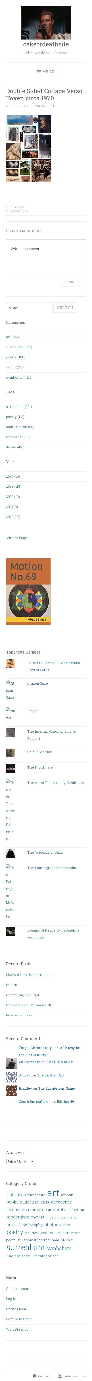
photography (57, 1224)
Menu (48, 71)
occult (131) (15, 367)
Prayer (32, 710)
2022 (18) (13, 496)
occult (13, 1224)
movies (37, 1217)
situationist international (38, 1240)
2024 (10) (13, 476)
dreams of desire (38, 1209)
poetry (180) (15, 357)
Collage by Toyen (17, 209)
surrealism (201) (19, 406)
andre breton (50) (20, 426)
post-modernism (54, 1232)
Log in (11, 1298)
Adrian (25, 1075)
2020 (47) (13, 516)
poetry (14, 1232)
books (12, 1202)
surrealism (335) (19, 347)
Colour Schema (39, 752)
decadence (61, 1202)
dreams (13, 1209)
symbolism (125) (19, 377)
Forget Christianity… (36, 1047)
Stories (67, 1239)
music (51, 1217)
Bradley (25, 1088)
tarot (26, 1256)
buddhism (29, 1202)
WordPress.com (19, 1329)
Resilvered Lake (19, 1015)
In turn (11, 984)
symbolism (59, 1248)
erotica (62, 1209)
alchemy (14, 1194)
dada (44, 1202)
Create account (18, 1288)
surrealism (25, 1247)
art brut (67, 1195)
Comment (70, 282)
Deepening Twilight (22, 995)
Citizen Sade (37, 683)
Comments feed (19, 1319)
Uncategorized (45, 1255)
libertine (78, 1209)
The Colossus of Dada (45, 852)
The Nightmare (40, 767)
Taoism (13, 1255)
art (53, 1193)
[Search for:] (29, 307)
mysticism (67, 1217)
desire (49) (14, 447)
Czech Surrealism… (35, 1101)
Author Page (16, 537)
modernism (17, 1217)
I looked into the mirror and (29, 974)
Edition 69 (65, 1101)
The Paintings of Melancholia (51, 867)
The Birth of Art (60, 1061)
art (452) (12, 336)
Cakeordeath (45, 106)
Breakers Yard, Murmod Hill (28, 1005)
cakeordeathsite (46, 44)
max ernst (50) (18, 437)
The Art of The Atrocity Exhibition (55, 782)
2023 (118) (13, 486)
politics (31, 1233)
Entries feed (16, 1309)
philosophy (33, 1224)
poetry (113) (15, 416)
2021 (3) (12, 506)
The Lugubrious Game (56, 1088)
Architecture (34, 1195)
